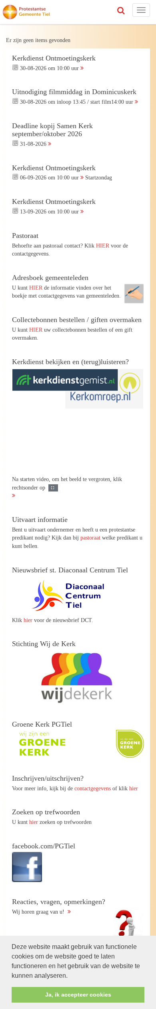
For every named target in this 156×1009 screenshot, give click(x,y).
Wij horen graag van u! (58, 906)
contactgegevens (92, 788)
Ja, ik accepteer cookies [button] (78, 994)
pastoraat (90, 537)
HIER (102, 245)
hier (28, 620)
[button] (70, 976)
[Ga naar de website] (72, 595)
